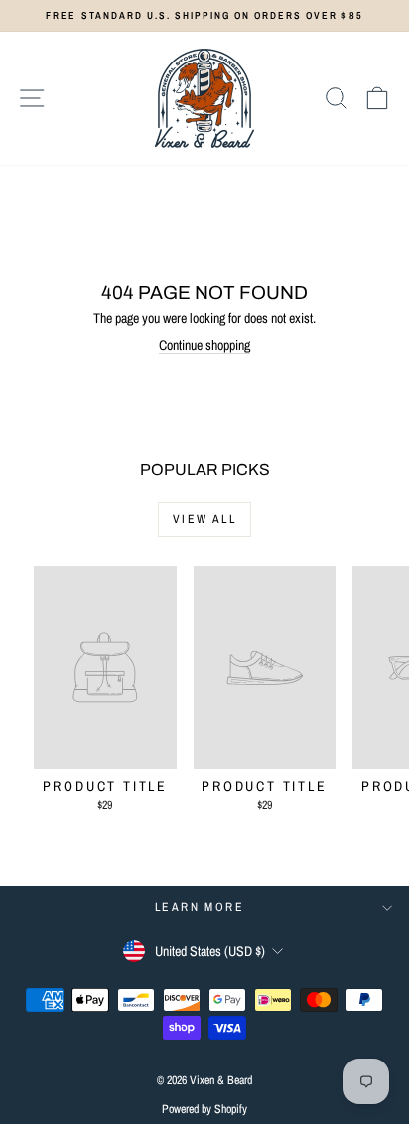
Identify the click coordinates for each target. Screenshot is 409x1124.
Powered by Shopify (204, 1109)
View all (204, 519)
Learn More (199, 907)
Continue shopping (204, 345)
